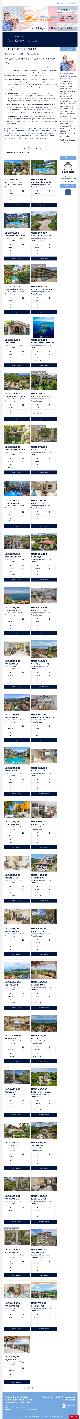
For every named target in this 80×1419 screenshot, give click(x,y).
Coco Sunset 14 (11, 503)
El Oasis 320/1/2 (11, 1145)
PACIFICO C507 (11, 717)
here (67, 142)
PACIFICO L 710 (11, 1199)
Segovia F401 (10, 1359)
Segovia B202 (11, 985)
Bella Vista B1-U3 (12, 557)
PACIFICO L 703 (38, 503)
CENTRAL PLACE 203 (41, 236)
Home (10, 36)
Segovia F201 (37, 1252)
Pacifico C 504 (11, 878)
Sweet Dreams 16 (13, 182)
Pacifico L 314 (37, 931)
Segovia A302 (11, 1038)
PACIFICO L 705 (38, 1199)
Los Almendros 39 (13, 610)
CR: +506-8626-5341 (65, 9)
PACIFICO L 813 (38, 610)
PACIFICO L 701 (11, 1252)
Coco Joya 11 (37, 557)
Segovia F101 (37, 1145)
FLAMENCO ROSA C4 (14, 396)
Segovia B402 (38, 985)
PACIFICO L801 (11, 1306)
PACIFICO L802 (11, 931)
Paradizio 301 (10, 771)
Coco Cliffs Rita (11, 824)
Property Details (16, 205)
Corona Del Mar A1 (40, 664)
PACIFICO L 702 (38, 824)
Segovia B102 (37, 878)
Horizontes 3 (10, 343)
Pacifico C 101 (10, 1092)
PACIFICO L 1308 (39, 450)
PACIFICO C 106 (38, 771)
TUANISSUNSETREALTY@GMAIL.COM (65, 12)
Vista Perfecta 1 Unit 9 (15, 289)
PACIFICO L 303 (12, 664)
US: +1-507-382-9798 (65, 10)
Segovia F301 (37, 1306)
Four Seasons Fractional (42, 343)
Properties (19, 36)
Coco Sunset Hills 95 (41, 396)
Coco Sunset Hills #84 (15, 450)
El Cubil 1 (35, 1038)
